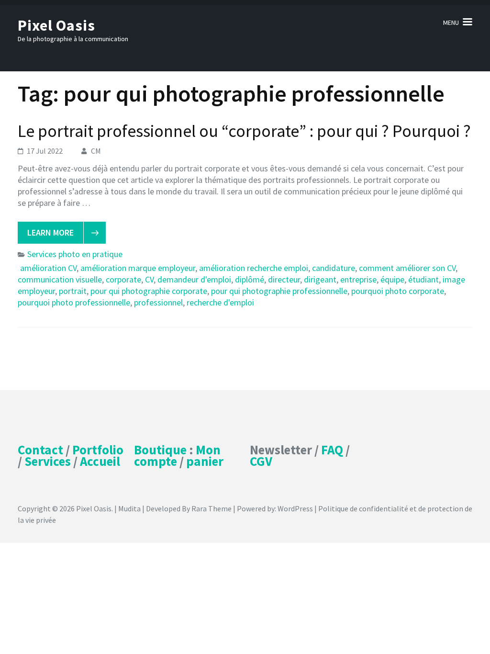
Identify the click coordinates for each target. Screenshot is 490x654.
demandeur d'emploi (194, 279)
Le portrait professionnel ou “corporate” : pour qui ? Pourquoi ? (244, 131)
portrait (73, 290)
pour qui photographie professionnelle (279, 290)
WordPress (295, 508)
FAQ (332, 449)
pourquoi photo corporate (397, 290)
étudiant (423, 279)
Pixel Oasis (56, 25)
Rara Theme (211, 508)
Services (47, 461)
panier (204, 461)
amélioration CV (48, 267)
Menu (451, 22)
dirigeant (320, 279)
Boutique (160, 449)
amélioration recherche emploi (253, 267)
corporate (123, 279)
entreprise (358, 279)
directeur (284, 279)
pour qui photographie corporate (148, 290)
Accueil (100, 461)
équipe (392, 279)
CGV (261, 461)
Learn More (50, 232)
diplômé (249, 279)
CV (149, 279)
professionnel (158, 302)
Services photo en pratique (74, 253)
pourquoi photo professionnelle (74, 302)
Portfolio (97, 449)
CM (96, 151)
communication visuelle (60, 279)
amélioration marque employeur (137, 267)
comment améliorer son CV (407, 267)
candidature (333, 267)
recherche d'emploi (220, 302)
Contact (40, 449)
